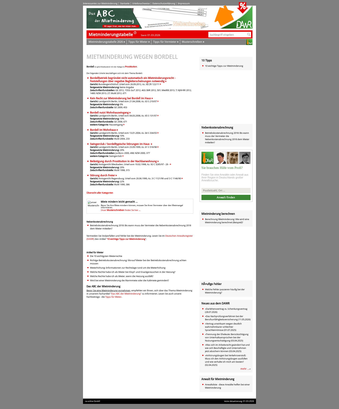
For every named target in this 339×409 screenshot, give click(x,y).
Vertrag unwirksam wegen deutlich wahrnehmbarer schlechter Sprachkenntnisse (223, 326)
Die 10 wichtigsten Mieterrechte (106, 256)
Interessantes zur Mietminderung (100, 3)
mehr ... (244, 368)
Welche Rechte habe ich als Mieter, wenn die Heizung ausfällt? (121, 276)
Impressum (184, 3)
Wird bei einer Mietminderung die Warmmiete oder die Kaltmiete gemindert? (129, 280)
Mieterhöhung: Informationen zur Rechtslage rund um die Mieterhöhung (127, 267)
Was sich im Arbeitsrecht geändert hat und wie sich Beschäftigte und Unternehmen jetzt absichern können (227, 348)
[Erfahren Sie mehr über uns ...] (135, 34)
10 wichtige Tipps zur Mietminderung (126, 239)
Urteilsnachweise (141, 3)
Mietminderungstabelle (111, 34)
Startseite (125, 3)
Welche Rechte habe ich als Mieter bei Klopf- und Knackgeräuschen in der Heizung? (133, 272)
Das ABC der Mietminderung (126, 293)
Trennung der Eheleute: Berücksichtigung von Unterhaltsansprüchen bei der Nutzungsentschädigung (226, 337)
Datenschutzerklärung (163, 3)
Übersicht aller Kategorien (100, 192)
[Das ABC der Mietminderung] (114, 27)
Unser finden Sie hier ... (120, 210)
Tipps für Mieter (113, 297)
